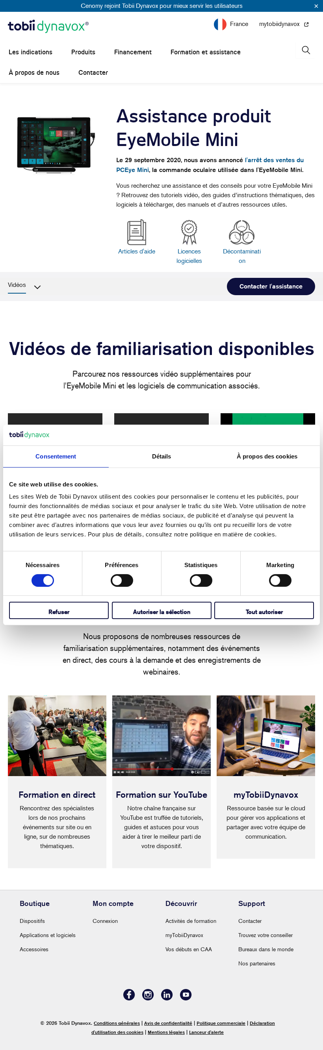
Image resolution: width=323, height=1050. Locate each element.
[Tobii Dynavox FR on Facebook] (129, 998)
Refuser (58, 612)
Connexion (105, 920)
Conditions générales (117, 1023)
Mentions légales (166, 1032)
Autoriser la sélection (161, 612)
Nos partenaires (256, 963)
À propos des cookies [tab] (267, 456)
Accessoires (34, 949)
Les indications (30, 52)
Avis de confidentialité (168, 1023)
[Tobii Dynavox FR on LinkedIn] (167, 998)
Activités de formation (190, 920)
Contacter (93, 72)
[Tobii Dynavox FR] (48, 27)
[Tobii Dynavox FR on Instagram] (148, 998)
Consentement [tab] (55, 456)
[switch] (122, 580)
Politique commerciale (221, 1023)
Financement (133, 52)
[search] (305, 50)
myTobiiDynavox (184, 935)
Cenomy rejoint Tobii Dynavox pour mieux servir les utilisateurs (162, 5)
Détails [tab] (161, 456)
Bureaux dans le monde (265, 949)
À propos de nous (34, 72)
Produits (83, 52)
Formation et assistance (206, 52)
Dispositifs (32, 920)
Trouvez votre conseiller (265, 935)
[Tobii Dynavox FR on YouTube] (186, 998)
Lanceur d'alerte (206, 1032)
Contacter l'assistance (271, 286)
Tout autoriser (264, 612)
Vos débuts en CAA (188, 949)
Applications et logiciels (48, 935)
